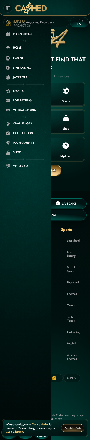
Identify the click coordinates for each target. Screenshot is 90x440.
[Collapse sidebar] (7, 8)
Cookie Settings (15, 431)
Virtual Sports (71, 269)
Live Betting (71, 254)
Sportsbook (73, 240)
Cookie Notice (40, 424)
